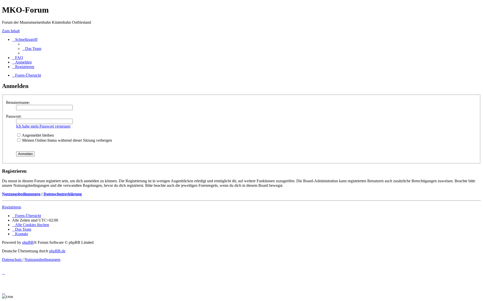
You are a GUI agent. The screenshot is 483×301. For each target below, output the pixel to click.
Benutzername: (18, 102)
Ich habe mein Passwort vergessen (43, 126)
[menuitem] (31, 48)
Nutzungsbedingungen (21, 194)
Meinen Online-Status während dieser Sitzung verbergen (66, 140)
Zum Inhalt (11, 31)
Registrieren (11, 207)
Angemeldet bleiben (37, 135)
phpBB (28, 242)
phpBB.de (57, 251)
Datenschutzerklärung (63, 194)
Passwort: (13, 116)
